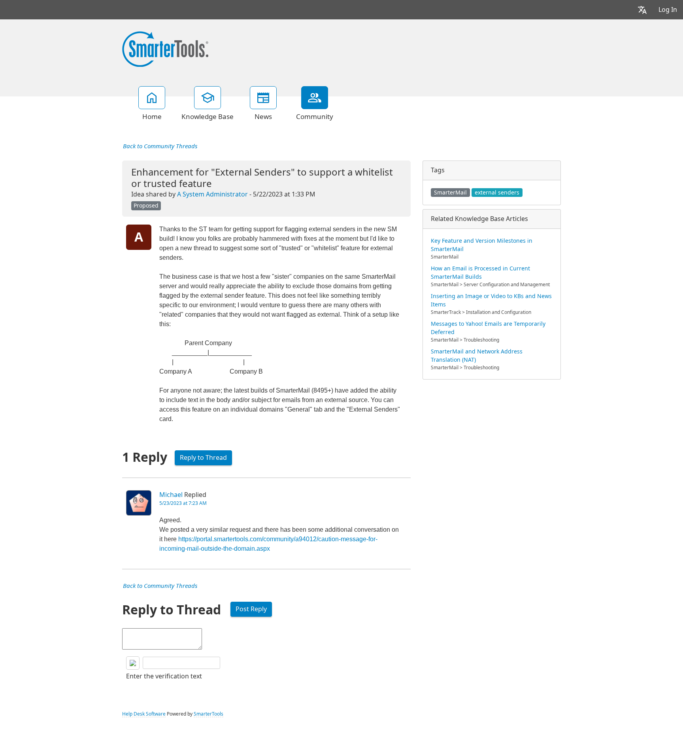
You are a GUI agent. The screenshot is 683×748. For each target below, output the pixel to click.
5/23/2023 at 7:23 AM (183, 503)
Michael (171, 495)
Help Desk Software (144, 714)
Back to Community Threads (160, 146)
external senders (497, 192)
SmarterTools (208, 714)
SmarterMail (450, 192)
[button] (642, 9)
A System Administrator (212, 194)
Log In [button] (667, 9)
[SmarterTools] (165, 48)
